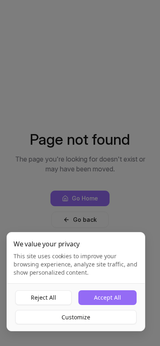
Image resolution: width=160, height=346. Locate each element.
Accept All (107, 297)
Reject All (43, 297)
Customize (76, 317)
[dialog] (76, 281)
